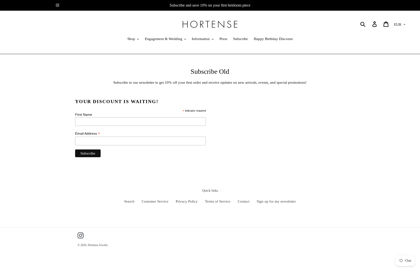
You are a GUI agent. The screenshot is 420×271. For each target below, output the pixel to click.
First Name (83, 114)
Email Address (87, 133)
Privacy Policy (187, 201)
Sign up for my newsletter (276, 201)
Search (129, 201)
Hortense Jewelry (98, 245)
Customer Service (155, 201)
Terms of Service (217, 201)
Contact (243, 201)
